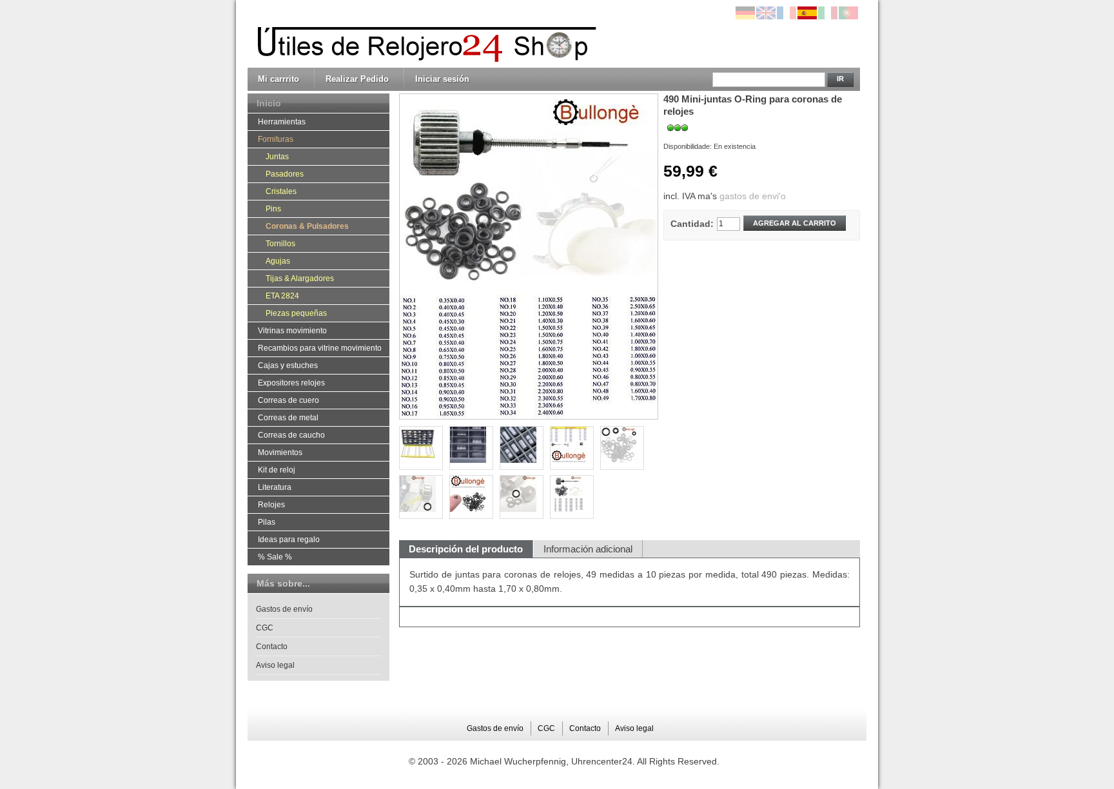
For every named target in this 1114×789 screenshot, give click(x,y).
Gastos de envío (284, 609)
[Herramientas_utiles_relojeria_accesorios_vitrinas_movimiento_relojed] (424, 34)
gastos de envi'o (752, 196)
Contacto (272, 646)
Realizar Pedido (357, 79)
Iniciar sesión (442, 79)
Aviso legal (275, 665)
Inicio (269, 103)
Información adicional (587, 548)
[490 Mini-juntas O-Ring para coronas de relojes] (572, 497)
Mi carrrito (278, 79)
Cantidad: (692, 224)
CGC (264, 627)
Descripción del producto (466, 548)
